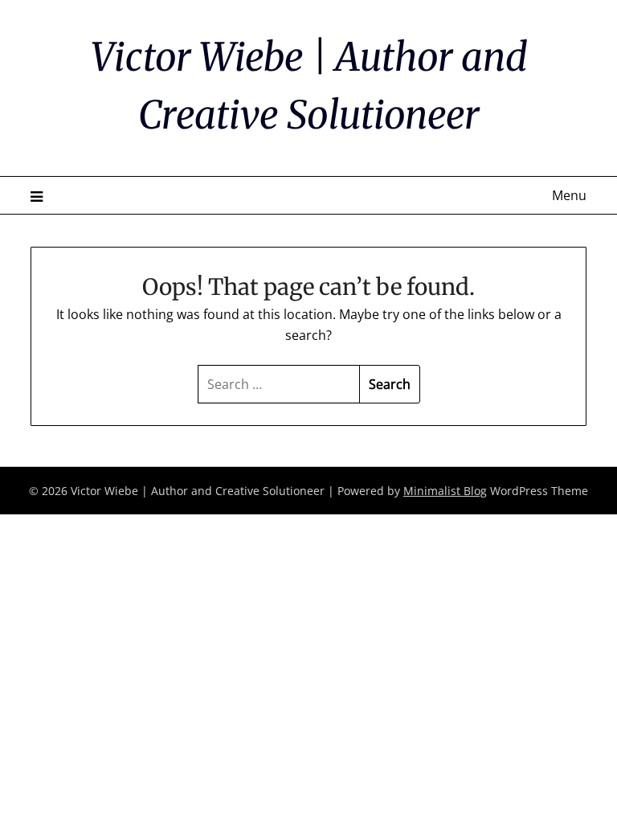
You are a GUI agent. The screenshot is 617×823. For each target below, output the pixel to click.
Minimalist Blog (445, 490)
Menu (569, 195)
